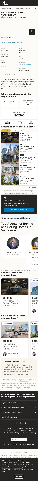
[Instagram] (21, 423)
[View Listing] (14, 296)
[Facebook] (12, 423)
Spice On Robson (25, 64)
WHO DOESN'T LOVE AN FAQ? (16, 375)
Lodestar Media (24, 444)
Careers (24, 433)
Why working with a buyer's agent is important (18, 270)
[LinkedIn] (26, 423)
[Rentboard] (23, 439)
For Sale (6, 130)
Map (21, 130)
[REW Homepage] (5, 3)
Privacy (19, 446)
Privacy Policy (6, 468)
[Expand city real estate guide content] (19, 402)
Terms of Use (9, 193)
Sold (14, 130)
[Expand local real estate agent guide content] (19, 412)
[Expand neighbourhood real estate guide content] (19, 407)
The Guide (19, 428)
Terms (26, 446)
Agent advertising (25, 430)
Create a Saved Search (19, 210)
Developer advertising (11, 433)
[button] (17, 96)
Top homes (8, 428)
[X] (16, 423)
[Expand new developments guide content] (19, 417)
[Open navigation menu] (34, 3)
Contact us (29, 428)
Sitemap (33, 433)
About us (12, 430)
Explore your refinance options (11, 43)
